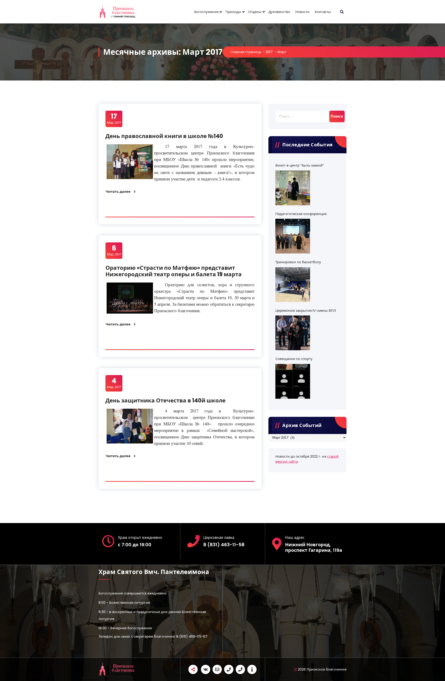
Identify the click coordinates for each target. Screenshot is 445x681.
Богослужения (206, 11)
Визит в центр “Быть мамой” (299, 165)
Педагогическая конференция (301, 213)
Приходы (233, 11)
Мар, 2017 (114, 118)
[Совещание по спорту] (292, 381)
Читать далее (118, 191)
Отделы (254, 11)
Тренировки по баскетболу (298, 262)
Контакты (323, 11)
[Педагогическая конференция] (292, 236)
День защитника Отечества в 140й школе (165, 400)
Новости (302, 11)
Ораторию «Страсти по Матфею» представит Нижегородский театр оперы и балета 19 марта (173, 271)
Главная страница (246, 51)
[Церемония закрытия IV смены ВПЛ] (292, 332)
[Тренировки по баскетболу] (292, 284)
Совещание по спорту (293, 358)
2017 (269, 51)
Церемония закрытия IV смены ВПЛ (305, 310)
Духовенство (279, 11)
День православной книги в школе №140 (164, 136)
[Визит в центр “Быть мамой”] (292, 187)
